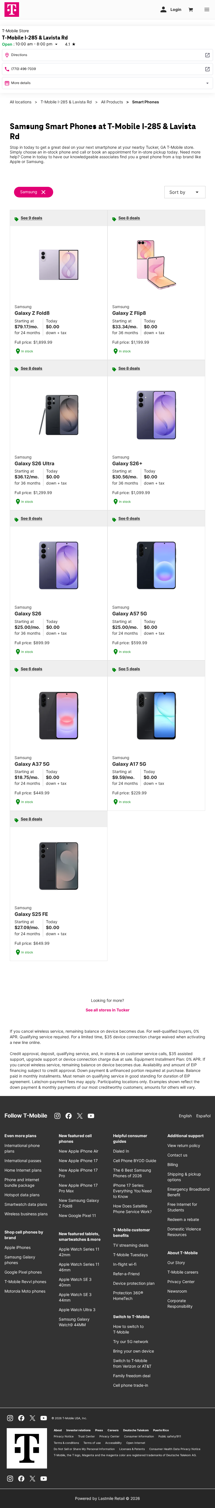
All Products (112, 101)
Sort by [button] (184, 192)
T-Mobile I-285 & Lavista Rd (66, 101)
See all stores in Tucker (108, 1009)
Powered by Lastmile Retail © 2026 (107, 1498)
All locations (20, 101)
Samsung (28, 191)
